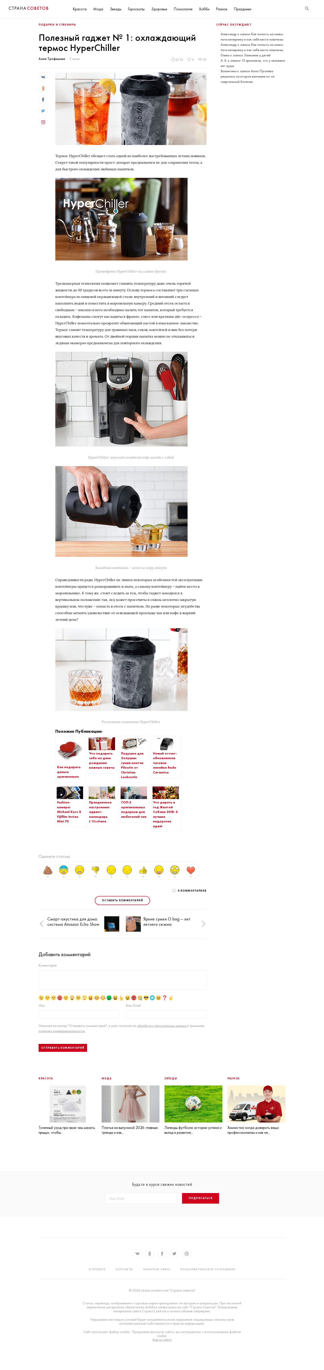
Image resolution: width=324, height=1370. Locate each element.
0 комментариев (192, 890)
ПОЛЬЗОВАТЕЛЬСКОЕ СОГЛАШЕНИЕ (207, 1269)
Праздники (242, 8)
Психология (183, 8)
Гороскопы (136, 8)
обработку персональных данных (162, 1025)
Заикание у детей (257, 55)
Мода (98, 8)
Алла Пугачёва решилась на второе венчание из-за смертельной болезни (247, 76)
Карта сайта (162, 1340)
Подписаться (200, 1198)
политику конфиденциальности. (62, 1031)
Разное (221, 8)
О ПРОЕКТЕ (97, 1269)
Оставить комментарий (122, 900)
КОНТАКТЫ (124, 1269)
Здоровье (159, 8)
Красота (80, 8)
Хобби (204, 8)
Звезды (115, 8)
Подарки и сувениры (57, 24)
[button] (42, 924)
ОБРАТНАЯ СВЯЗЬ (156, 1269)
